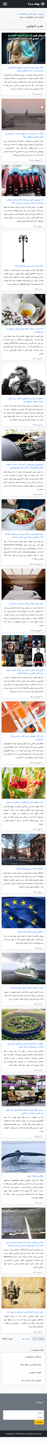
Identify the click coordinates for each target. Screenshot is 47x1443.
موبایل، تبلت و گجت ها (31, 1380)
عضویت (39, 1422)
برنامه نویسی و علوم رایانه (30, 1364)
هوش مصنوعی (35, 1372)
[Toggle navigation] (5, 3)
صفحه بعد (26, 1338)
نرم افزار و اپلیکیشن (33, 1356)
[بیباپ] (36, 4)
